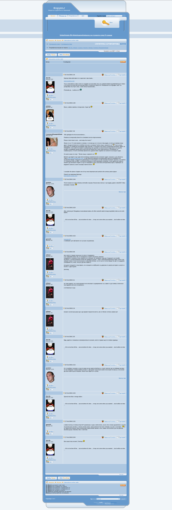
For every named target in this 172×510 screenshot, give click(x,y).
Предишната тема (54, 44)
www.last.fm (67, 239)
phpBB (100, 502)
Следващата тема (66, 44)
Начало (53, 16)
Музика (59, 40)
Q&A (83, 16)
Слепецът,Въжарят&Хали (100, 47)
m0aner (75, 47)
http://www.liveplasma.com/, (76, 158)
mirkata (90, 47)
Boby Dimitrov (114, 502)
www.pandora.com (69, 81)
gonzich (85, 47)
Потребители (73, 16)
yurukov (80, 47)
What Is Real (107, 503)
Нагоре (121, 474)
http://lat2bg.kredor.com (70, 175)
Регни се (62, 16)
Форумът (51, 40)
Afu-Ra (70, 47)
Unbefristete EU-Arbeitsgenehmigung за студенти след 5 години (86, 35)
